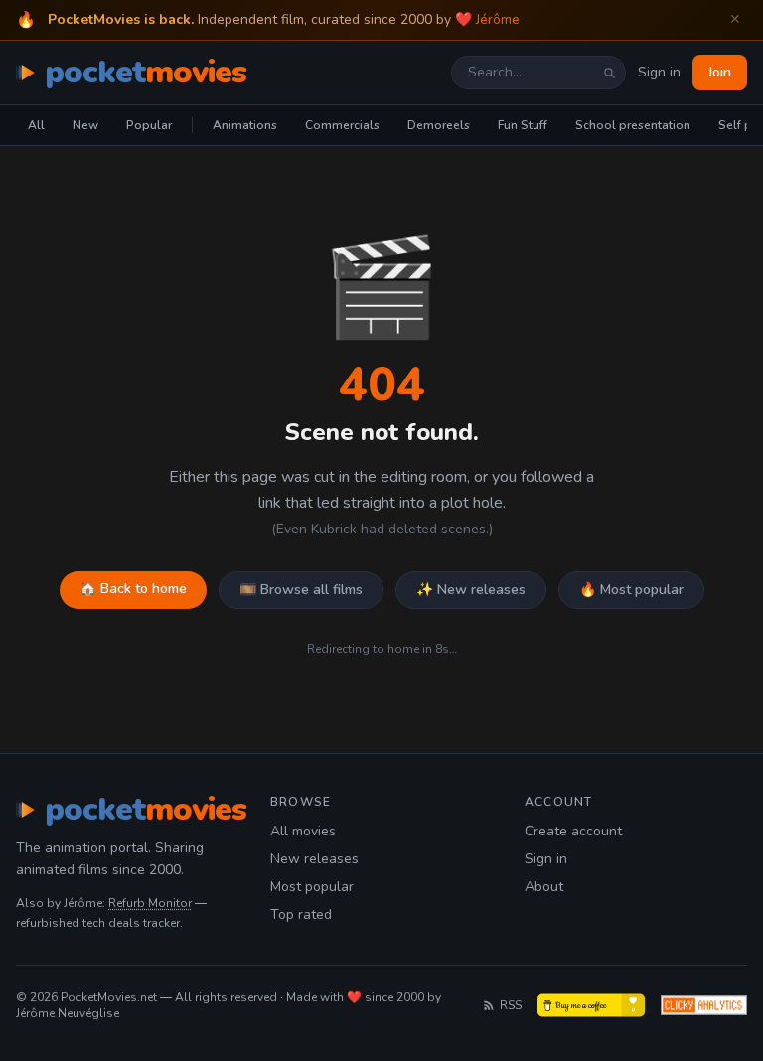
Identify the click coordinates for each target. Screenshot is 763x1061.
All (36, 125)
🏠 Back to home (133, 588)
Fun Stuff (522, 125)
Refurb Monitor (150, 903)
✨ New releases (471, 589)
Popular (149, 125)
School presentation (632, 125)
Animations (245, 125)
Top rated (301, 914)
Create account (573, 831)
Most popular (312, 886)
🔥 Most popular (631, 589)
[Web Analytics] (704, 1005)
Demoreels (438, 125)
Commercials (342, 125)
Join (719, 72)
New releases (314, 858)
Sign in (659, 72)
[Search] (609, 72)
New (85, 125)
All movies (303, 831)
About (544, 886)
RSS (511, 1005)
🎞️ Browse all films (301, 589)
